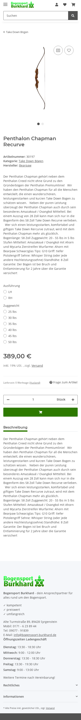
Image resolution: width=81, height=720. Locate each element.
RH (10, 298)
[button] (57, 4)
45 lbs (12, 336)
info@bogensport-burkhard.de (35, 635)
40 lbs (12, 330)
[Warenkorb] (73, 4)
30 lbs (12, 318)
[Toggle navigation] (5, 2)
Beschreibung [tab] (15, 427)
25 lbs (12, 312)
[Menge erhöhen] (72, 399)
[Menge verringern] (8, 399)
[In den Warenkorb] (40, 412)
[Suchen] (73, 15)
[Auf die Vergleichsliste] (58, 50)
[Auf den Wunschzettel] (69, 50)
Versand (37, 366)
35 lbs (12, 324)
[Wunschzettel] (65, 4)
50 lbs (12, 342)
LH (10, 292)
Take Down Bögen (31, 161)
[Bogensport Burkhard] (22, 4)
